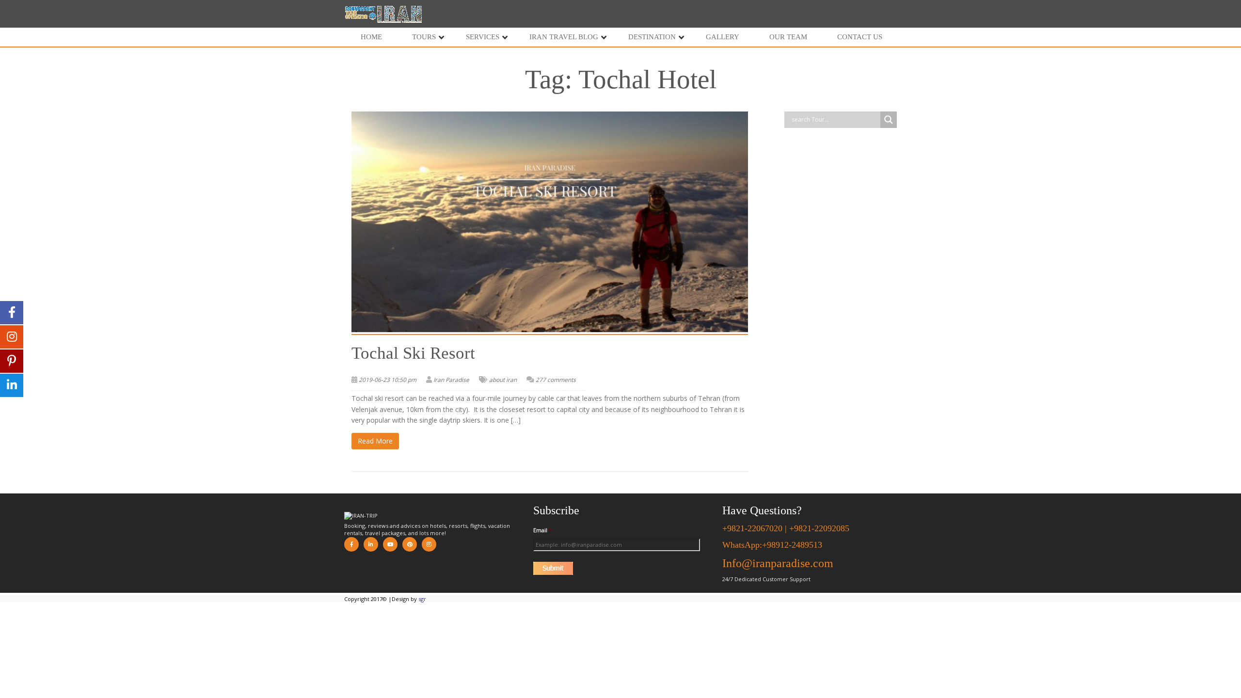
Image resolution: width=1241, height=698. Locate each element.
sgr (422, 599)
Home (371, 37)
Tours (424, 37)
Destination (652, 37)
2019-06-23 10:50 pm (387, 380)
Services (482, 37)
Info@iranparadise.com (777, 563)
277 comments (556, 380)
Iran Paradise (451, 380)
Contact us (859, 37)
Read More (375, 440)
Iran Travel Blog (563, 37)
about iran (503, 380)
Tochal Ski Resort (413, 353)
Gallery (722, 37)
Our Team (788, 37)
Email (542, 530)
